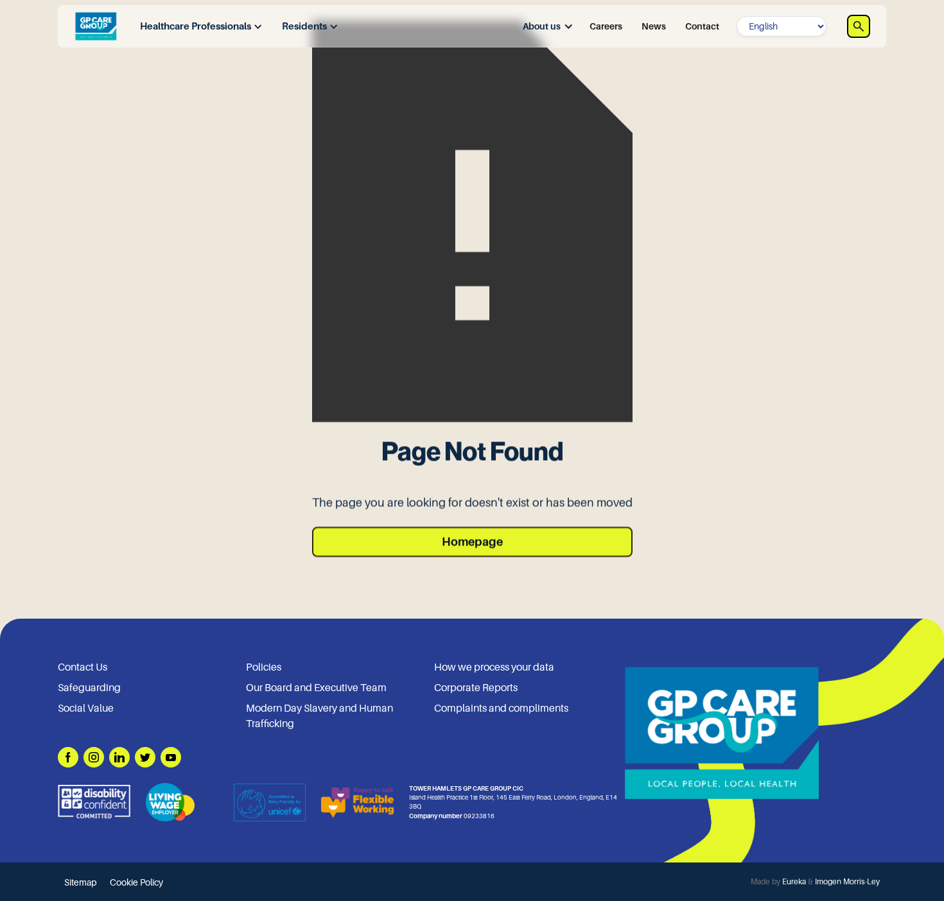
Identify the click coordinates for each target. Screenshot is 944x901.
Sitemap (80, 882)
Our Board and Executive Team (316, 688)
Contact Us (82, 667)
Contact (702, 26)
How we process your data (494, 667)
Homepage (472, 541)
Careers (606, 26)
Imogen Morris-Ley (847, 881)
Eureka (794, 881)
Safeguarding (89, 688)
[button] (198, 26)
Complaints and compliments (501, 708)
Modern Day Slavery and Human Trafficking (319, 716)
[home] (96, 26)
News (654, 26)
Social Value (86, 708)
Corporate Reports (476, 688)
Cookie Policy (136, 882)
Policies (263, 667)
